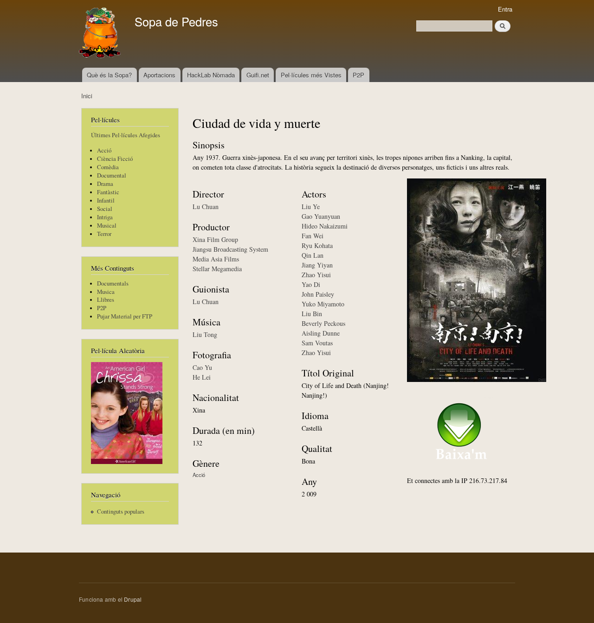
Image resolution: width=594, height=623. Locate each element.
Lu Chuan (206, 206)
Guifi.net (257, 74)
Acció (104, 150)
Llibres (105, 300)
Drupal (133, 599)
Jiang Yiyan (317, 265)
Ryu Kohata (317, 245)
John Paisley (318, 294)
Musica (106, 292)
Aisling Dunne (321, 333)
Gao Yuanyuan (321, 216)
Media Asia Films (216, 258)
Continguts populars (120, 511)
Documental (111, 175)
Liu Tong (205, 334)
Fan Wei (312, 235)
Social (104, 209)
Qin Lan (312, 255)
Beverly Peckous (323, 323)
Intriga (105, 217)
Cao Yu (202, 367)
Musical (106, 225)
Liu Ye (311, 206)
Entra (505, 9)
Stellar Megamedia (217, 268)
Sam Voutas (317, 342)
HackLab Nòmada (211, 74)
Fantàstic (108, 192)
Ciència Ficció (115, 159)
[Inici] (101, 34)
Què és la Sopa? (109, 74)
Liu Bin (312, 313)
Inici (86, 95)
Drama (105, 184)
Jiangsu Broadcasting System (230, 249)
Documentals (113, 283)
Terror (104, 234)
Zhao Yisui (316, 274)
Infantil (106, 200)
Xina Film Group (215, 239)
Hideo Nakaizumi (325, 226)
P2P (358, 74)
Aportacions (159, 74)
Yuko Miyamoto (323, 303)
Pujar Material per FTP (124, 316)
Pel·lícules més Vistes (311, 74)
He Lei (202, 377)
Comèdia (108, 167)
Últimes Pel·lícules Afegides (125, 135)
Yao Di (311, 284)
